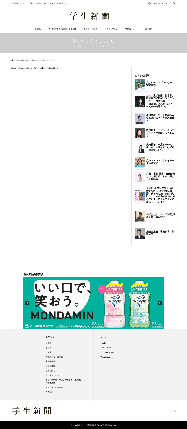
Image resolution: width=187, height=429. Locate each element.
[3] (81, 327)
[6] (89, 327)
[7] (92, 327)
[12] (106, 327)
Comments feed (107, 352)
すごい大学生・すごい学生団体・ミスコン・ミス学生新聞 (66, 381)
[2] (78, 327)
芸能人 (48, 348)
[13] (109, 327)
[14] (112, 327)
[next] (160, 303)
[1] (75, 327)
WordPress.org (106, 357)
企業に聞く (50, 371)
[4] (83, 327)
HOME (38, 29)
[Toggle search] (174, 3)
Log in (103, 343)
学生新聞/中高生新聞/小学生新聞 (62, 29)
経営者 (48, 343)
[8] (95, 327)
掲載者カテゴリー (91, 29)
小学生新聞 (50, 366)
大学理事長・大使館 (54, 357)
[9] (98, 327)
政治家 (48, 352)
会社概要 (148, 29)
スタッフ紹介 (112, 29)
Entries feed (105, 348)
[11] (104, 327)
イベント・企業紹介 (54, 387)
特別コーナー (131, 29)
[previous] (27, 303)
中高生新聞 (50, 361)
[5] (86, 327)
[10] (101, 327)
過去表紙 (49, 392)
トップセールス (52, 375)
